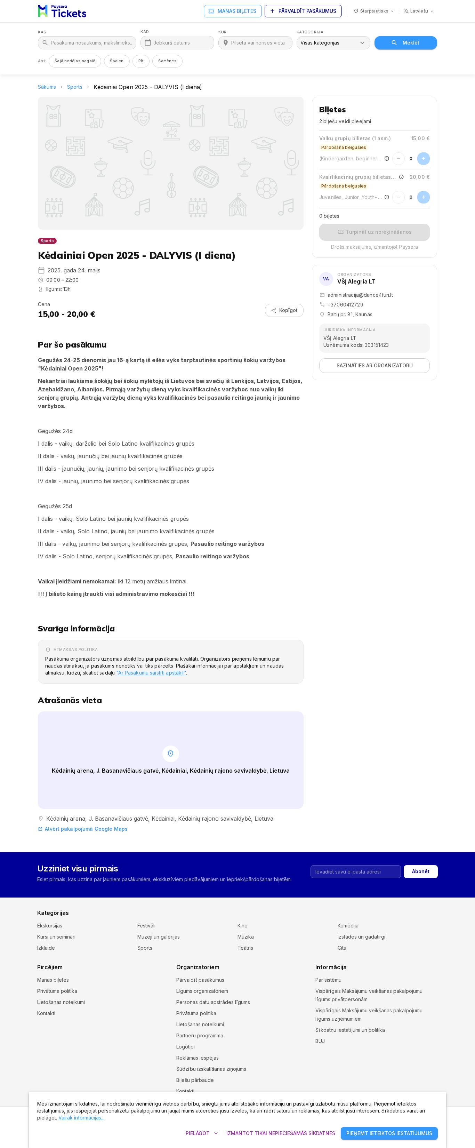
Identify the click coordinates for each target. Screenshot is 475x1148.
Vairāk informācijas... (81, 1118)
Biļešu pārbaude (195, 1080)
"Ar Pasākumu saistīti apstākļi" (151, 673)
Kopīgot (284, 310)
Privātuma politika (57, 991)
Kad (144, 32)
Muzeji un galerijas (158, 937)
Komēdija (348, 925)
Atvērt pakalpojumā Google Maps (83, 829)
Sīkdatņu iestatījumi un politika (350, 1030)
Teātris (245, 948)
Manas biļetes (232, 11)
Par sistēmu (328, 980)
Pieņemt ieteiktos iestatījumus (389, 1133)
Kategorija (310, 32)
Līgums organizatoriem (202, 991)
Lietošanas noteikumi (61, 1002)
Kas (42, 32)
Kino (243, 925)
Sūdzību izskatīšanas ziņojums (211, 1069)
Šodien (116, 60)
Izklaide (46, 948)
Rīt (141, 60)
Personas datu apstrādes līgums (213, 1002)
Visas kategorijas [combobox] (319, 43)
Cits (342, 948)
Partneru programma (199, 1035)
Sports (74, 87)
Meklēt (411, 43)
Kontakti (46, 1013)
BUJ (320, 1041)
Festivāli (146, 925)
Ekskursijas (49, 925)
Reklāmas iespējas (197, 1058)
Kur (222, 32)
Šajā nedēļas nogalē (75, 60)
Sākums (47, 87)
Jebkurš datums (171, 43)
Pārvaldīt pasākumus (302, 11)
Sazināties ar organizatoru (375, 365)
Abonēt (420, 871)
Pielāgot (202, 1133)
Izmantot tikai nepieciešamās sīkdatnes (280, 1133)
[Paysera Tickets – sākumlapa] (62, 11)
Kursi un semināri (56, 937)
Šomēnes (167, 60)
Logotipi (185, 1047)
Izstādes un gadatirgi (361, 937)
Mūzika (246, 937)
